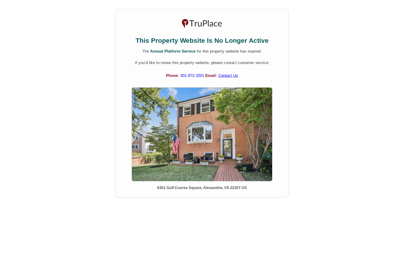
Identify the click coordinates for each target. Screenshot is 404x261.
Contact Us (228, 75)
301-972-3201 (192, 75)
